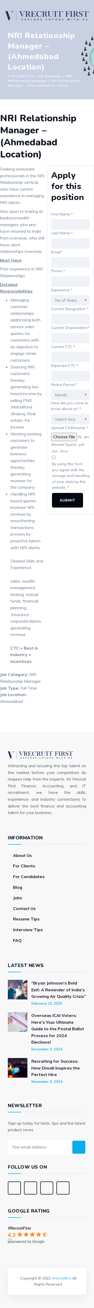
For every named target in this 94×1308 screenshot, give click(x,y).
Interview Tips (28, 929)
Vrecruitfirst (61, 1278)
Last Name (62, 233)
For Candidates (29, 876)
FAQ (17, 940)
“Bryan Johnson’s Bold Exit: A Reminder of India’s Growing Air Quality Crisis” (58, 989)
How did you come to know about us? (70, 406)
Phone (58, 271)
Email (56, 252)
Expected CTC (64, 365)
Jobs (17, 897)
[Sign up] (78, 1147)
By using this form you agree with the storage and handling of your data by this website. (70, 476)
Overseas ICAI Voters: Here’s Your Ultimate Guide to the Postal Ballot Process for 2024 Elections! (57, 1029)
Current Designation (70, 308)
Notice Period (64, 384)
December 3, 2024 (46, 1049)
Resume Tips (26, 919)
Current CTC (63, 346)
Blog (17, 887)
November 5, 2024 (46, 1081)
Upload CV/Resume (69, 427)
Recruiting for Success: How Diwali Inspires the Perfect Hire (55, 1068)
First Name (62, 214)
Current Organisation (70, 327)
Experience (62, 290)
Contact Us (24, 908)
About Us (22, 855)
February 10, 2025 (46, 1003)
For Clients (24, 865)
